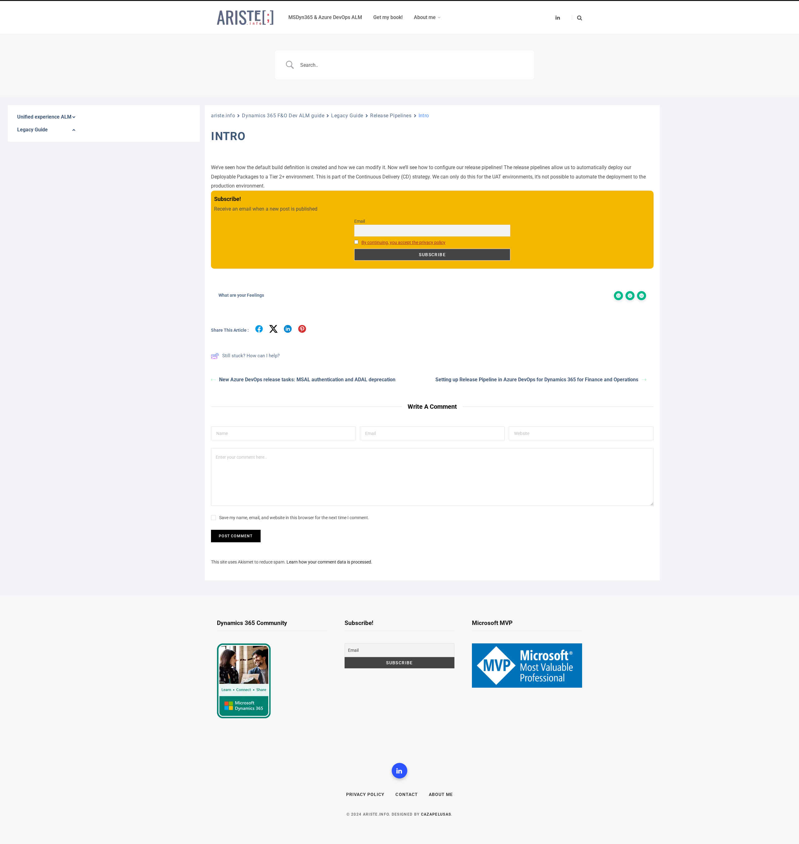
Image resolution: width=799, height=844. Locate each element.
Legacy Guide (347, 116)
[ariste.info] (245, 17)
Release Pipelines (391, 116)
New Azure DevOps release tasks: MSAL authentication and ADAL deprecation (307, 380)
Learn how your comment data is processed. (329, 561)
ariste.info (223, 116)
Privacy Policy (365, 794)
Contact (406, 794)
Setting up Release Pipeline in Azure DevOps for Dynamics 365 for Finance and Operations (536, 380)
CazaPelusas (436, 814)
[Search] (577, 17)
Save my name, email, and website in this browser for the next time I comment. (294, 517)
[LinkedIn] (399, 770)
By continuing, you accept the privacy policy (403, 242)
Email (359, 221)
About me (441, 794)
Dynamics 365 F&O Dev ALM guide (283, 116)
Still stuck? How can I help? (251, 356)
